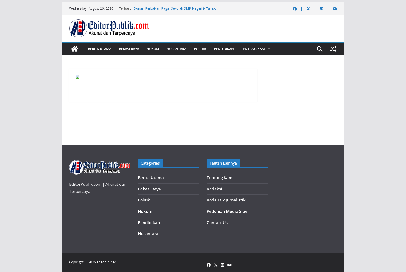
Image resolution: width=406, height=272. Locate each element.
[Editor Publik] (74, 49)
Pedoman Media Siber (228, 211)
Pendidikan (224, 49)
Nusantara (176, 49)
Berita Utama (99, 49)
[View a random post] (333, 49)
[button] (268, 49)
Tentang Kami (253, 49)
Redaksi (214, 189)
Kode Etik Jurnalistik (226, 200)
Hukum (153, 49)
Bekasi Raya (129, 49)
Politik (200, 49)
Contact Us (217, 222)
